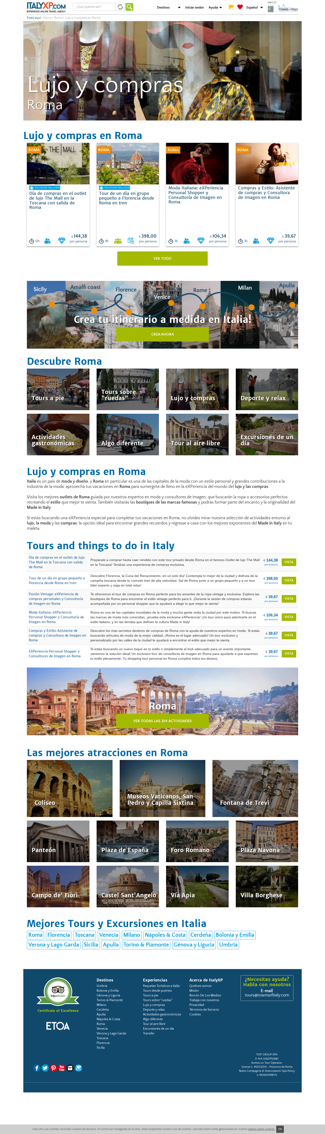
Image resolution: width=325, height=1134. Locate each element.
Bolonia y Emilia (235, 935)
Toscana (84, 935)
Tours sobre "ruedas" (157, 1000)
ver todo (162, 258)
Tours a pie (150, 995)
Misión (194, 991)
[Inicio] (46, 7)
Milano (131, 935)
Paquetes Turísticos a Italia (161, 986)
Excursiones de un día (158, 1029)
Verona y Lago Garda (53, 945)
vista (289, 562)
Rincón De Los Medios (205, 995)
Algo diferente (153, 1019)
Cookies (195, 1014)
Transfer (148, 1033)
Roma (58, 18)
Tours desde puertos (157, 991)
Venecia (108, 935)
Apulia (111, 945)
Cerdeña (200, 935)
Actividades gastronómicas (162, 1014)
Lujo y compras (154, 1005)
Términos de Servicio (204, 1010)
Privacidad (196, 1005)
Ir (129, 7)
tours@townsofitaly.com (267, 995)
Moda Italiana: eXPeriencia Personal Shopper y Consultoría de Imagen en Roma (56, 617)
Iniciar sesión (194, 8)
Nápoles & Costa (165, 935)
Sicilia (91, 945)
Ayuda (213, 8)
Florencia (58, 935)
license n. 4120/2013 (253, 1066)
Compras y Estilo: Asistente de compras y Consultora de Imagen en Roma (57, 635)
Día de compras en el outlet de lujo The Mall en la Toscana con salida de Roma (56, 562)
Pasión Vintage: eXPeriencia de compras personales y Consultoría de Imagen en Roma (56, 599)
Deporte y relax (154, 1010)
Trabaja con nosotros (204, 1000)
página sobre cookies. (261, 1129)
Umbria (228, 945)
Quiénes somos (200, 986)
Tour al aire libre (154, 1024)
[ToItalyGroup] (283, 9)
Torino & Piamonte (146, 945)
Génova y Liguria (194, 945)
